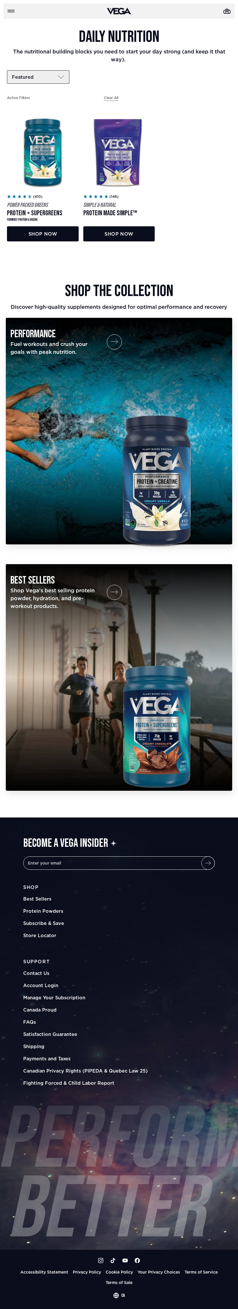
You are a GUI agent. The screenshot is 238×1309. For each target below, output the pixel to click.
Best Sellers (37, 898)
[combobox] (119, 1295)
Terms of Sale (119, 1282)
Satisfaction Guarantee (50, 1034)
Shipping (33, 1046)
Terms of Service (201, 1272)
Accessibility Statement (44, 1272)
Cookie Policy (119, 1272)
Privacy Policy (87, 1272)
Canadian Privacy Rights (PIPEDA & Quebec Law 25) (85, 1070)
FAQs (29, 1022)
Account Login (40, 985)
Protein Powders (43, 911)
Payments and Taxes (47, 1058)
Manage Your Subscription (54, 997)
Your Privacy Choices (159, 1272)
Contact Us (36, 973)
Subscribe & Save (43, 923)
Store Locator (39, 935)
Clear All (111, 98)
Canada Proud (40, 1009)
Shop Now (42, 233)
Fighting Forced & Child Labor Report (68, 1083)
